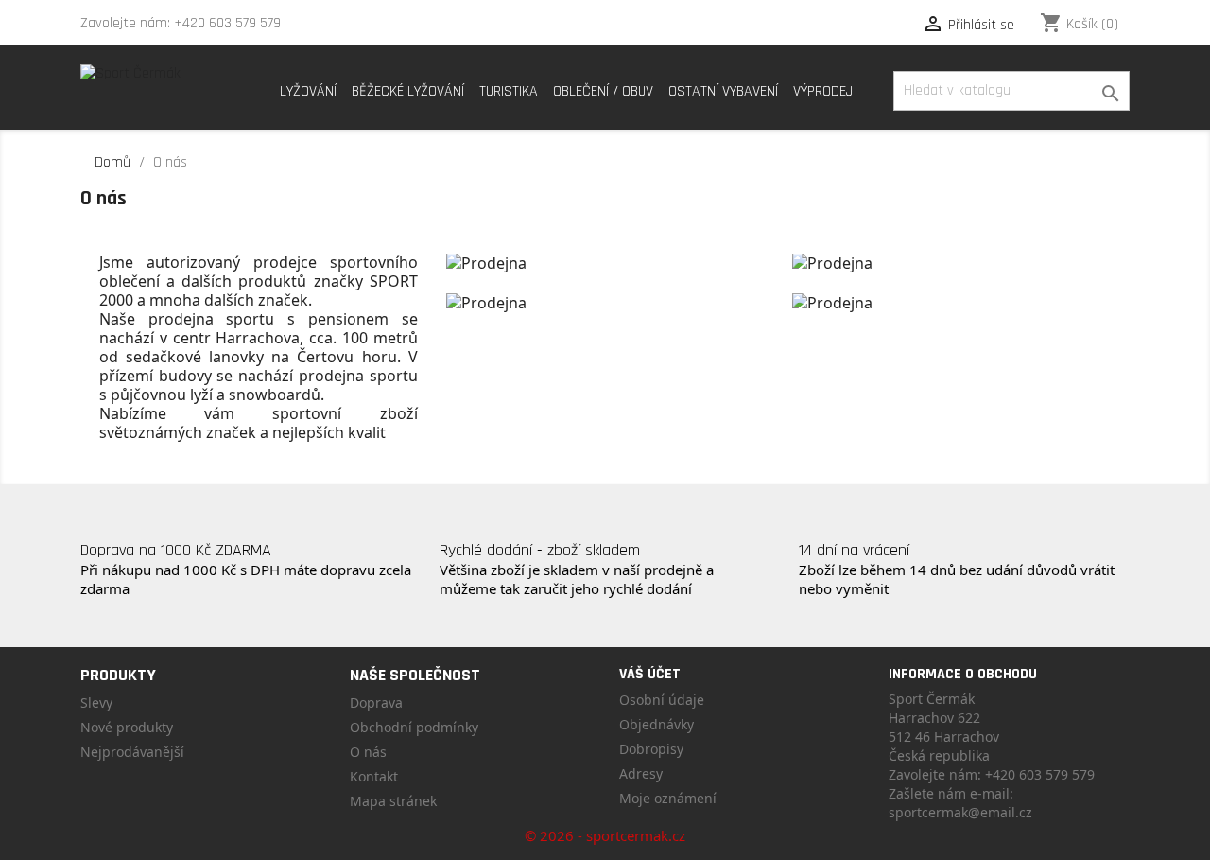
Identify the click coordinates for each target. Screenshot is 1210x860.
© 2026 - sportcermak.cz (605, 835)
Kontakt (374, 776)
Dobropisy (651, 749)
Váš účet (650, 674)
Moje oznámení (668, 798)
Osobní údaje (661, 700)
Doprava (376, 702)
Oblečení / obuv (603, 91)
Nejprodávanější (132, 752)
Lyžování (308, 91)
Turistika (508, 91)
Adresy (641, 773)
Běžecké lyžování (408, 91)
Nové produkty (126, 727)
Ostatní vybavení (723, 91)
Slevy (96, 702)
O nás (368, 752)
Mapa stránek (393, 801)
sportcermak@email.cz (960, 812)
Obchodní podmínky (414, 727)
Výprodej (823, 91)
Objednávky (656, 724)
